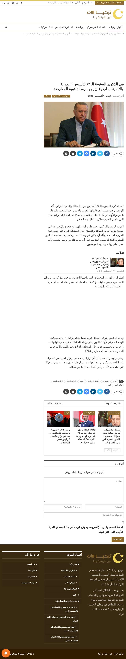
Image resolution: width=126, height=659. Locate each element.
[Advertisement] (63, 58)
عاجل (110, 385)
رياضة (79, 27)
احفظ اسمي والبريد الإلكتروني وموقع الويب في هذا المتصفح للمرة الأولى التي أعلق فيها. (86, 530)
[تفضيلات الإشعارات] (6, 653)
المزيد (52, 3)
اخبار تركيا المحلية (68, 571)
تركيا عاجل (118, 385)
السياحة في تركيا (96, 27)
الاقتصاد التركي (69, 577)
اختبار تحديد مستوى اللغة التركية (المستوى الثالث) (64, 629)
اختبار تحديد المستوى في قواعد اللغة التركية (62, 619)
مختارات (47, 96)
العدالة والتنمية (71, 381)
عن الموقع (87, 3)
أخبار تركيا (116, 27)
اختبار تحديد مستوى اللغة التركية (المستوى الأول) (64, 609)
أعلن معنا (75, 3)
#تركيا (114, 381)
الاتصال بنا (63, 3)
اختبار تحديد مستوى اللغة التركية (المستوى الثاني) (64, 639)
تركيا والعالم (114, 413)
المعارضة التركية (58, 381)
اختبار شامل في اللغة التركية (57, 27)
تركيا (54, 96)
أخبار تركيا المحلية (63, 96)
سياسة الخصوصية (28, 583)
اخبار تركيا (106, 381)
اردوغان (82, 381)
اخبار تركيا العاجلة (93, 381)
